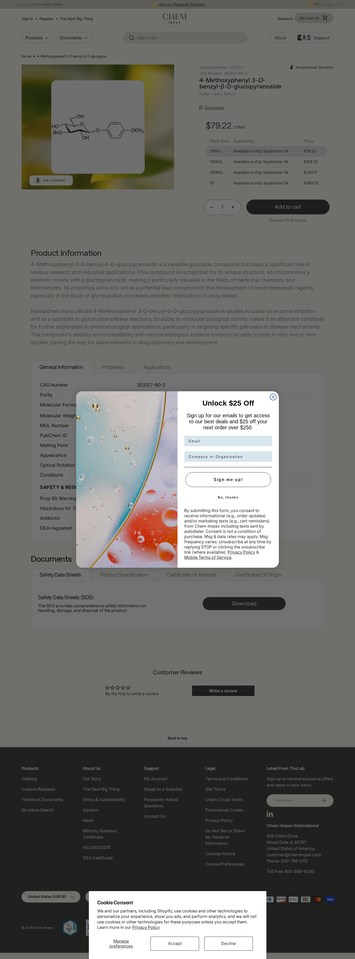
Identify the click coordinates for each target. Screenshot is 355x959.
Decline (228, 943)
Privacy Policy (146, 927)
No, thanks (228, 497)
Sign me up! (228, 479)
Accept (175, 943)
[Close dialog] (273, 397)
